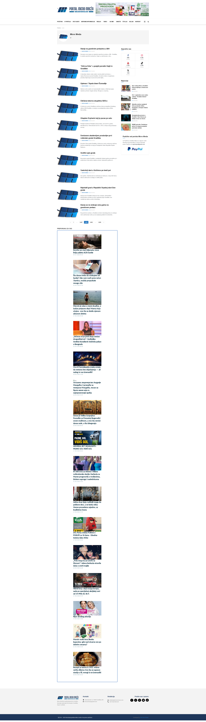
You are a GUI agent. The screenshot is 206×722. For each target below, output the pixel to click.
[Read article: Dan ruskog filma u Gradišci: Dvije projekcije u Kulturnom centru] (126, 88)
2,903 (99, 222)
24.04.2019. (92, 192)
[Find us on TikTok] (147, 700)
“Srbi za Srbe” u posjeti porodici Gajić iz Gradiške (96, 67)
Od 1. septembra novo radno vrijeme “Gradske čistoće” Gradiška (140, 96)
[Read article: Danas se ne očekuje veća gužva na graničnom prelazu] (67, 211)
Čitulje (125, 21)
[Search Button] (148, 22)
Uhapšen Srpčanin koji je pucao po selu (96, 118)
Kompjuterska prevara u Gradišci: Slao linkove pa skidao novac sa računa (139, 116)
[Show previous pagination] (70, 222)
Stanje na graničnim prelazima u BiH (95, 48)
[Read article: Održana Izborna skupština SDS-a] (67, 107)
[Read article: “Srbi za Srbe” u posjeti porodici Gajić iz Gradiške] (67, 72)
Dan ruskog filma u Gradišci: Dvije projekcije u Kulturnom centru (140, 87)
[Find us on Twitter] (139, 700)
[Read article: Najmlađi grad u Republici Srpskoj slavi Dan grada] (67, 193)
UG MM (112, 21)
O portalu (67, 21)
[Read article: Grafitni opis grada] (67, 159)
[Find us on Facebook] (131, 700)
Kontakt (138, 21)
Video (105, 21)
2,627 (81, 222)
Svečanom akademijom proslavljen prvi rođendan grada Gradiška (96, 136)
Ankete (118, 21)
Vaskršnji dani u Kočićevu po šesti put (95, 170)
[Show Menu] (144, 21)
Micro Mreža (85, 51)
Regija (99, 21)
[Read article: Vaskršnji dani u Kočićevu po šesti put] (67, 176)
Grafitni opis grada (87, 153)
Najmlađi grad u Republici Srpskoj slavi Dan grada (97, 188)
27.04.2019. (92, 51)
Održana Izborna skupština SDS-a (93, 100)
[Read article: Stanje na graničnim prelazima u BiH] (67, 54)
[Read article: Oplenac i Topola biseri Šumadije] (67, 89)
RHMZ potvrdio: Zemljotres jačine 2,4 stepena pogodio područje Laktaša (139, 126)
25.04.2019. (92, 103)
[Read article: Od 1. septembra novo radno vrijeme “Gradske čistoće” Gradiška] (126, 97)
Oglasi (131, 21)
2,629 (91, 222)
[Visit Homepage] (75, 9)
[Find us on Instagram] (135, 700)
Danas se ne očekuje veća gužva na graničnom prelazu (94, 206)
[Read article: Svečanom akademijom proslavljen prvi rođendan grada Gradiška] (67, 141)
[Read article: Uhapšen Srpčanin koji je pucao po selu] (67, 124)
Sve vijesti (76, 21)
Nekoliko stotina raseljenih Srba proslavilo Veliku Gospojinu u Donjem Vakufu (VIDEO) (140, 106)
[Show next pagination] (104, 222)
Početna (60, 21)
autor (63, 28)
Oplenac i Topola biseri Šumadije (93, 83)
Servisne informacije (88, 21)
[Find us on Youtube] (143, 700)
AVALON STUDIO (144, 717)
